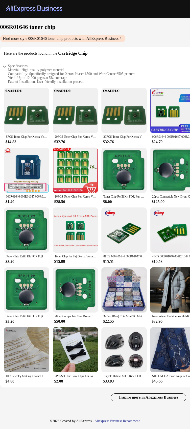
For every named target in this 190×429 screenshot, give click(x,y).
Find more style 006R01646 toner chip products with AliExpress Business (61, 38)
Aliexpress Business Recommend (117, 421)
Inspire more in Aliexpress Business (148, 397)
